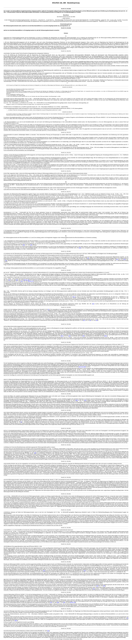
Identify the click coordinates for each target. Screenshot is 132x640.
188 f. (76, 400)
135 (31, 245)
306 (80, 247)
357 (93, 303)
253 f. (105, 336)
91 (21, 422)
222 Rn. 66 (26, 280)
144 (97, 320)
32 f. (84, 320)
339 (83, 336)
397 (104, 585)
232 (97, 585)
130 (35, 452)
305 (24, 245)
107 (94, 588)
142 (51, 602)
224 (44, 570)
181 (17, 280)
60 (88, 258)
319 (69, 336)
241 (85, 570)
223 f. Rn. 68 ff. (82, 366)
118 (64, 602)
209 (58, 602)
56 (6, 260)
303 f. (16, 620)
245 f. (74, 296)
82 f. (117, 259)
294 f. (62, 336)
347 (9, 280)
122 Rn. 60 (72, 602)
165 (124, 259)
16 (90, 320)
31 (48, 309)
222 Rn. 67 (31, 281)
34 (127, 618)
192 (48, 630)
